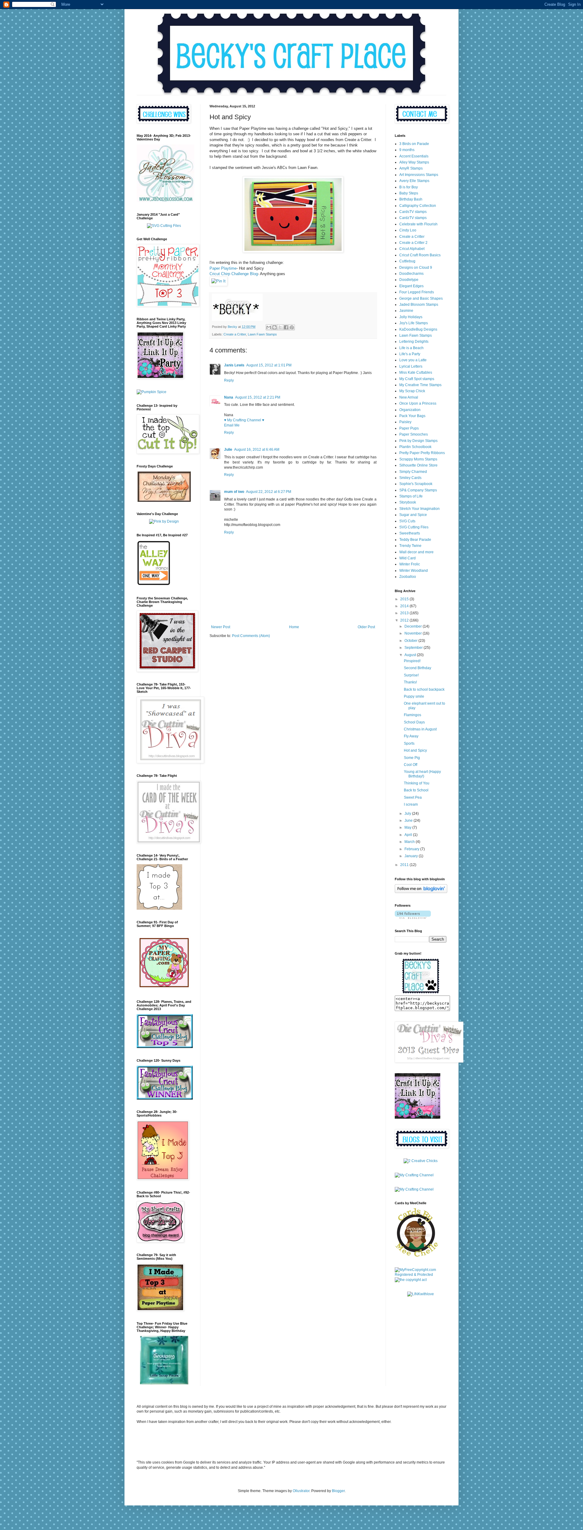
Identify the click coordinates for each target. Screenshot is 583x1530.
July (408, 813)
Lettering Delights (413, 341)
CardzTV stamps (413, 218)
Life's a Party (409, 354)
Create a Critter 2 (413, 243)
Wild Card (407, 558)
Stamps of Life (411, 496)
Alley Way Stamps (414, 162)
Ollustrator (301, 1491)
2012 (405, 620)
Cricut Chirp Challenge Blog (234, 273)
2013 (405, 613)
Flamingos (412, 715)
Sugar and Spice (413, 515)
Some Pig (412, 758)
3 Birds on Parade (414, 144)
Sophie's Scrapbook (415, 484)
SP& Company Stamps (418, 490)
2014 (405, 606)
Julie (228, 449)
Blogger (338, 1491)
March (410, 842)
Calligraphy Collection (417, 206)
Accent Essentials (413, 156)
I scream (411, 804)
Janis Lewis (234, 365)
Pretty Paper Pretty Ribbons (422, 453)
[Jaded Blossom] (165, 201)
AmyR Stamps (411, 168)
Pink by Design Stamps (418, 441)
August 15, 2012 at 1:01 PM (269, 365)
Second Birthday (417, 668)
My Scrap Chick (412, 391)
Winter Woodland (413, 570)
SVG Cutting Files (413, 527)
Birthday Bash (410, 199)
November (413, 633)
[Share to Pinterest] (292, 327)
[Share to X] (280, 327)
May (408, 827)
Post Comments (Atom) (251, 636)
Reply (229, 380)
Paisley (405, 422)
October (411, 641)
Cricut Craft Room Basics (420, 255)
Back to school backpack (424, 689)
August (410, 655)
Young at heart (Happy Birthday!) (422, 774)
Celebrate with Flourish (418, 224)
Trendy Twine (410, 546)
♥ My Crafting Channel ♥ (244, 420)
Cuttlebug (407, 261)
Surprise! (411, 675)
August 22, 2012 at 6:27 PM (268, 492)
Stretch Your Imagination (419, 509)
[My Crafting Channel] (421, 1161)
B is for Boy (408, 187)
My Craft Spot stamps (416, 379)
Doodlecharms (411, 273)
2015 (405, 599)
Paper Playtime (223, 268)
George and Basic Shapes (421, 298)
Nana (228, 397)
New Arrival (408, 397)
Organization (410, 410)
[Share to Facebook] (286, 327)
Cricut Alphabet (411, 249)
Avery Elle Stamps (414, 181)
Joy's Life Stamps (413, 323)
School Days (414, 722)
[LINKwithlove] (420, 1294)
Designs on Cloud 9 (415, 267)
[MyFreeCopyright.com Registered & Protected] (420, 1274)
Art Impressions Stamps (418, 175)
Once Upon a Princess (417, 403)
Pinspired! (412, 661)
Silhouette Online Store (418, 465)
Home (294, 627)
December (413, 626)
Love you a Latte (413, 360)
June (409, 820)
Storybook (407, 502)
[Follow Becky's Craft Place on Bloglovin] (421, 892)
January (411, 856)
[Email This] (269, 327)
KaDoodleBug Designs (418, 329)
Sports (409, 743)
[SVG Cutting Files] (164, 226)
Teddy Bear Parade (415, 540)
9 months (406, 150)
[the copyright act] (411, 1280)
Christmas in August (420, 729)
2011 (405, 865)
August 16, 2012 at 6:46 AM (256, 449)
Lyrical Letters (410, 366)
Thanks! (410, 682)
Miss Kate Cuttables (415, 372)
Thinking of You (416, 783)
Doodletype (408, 280)
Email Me (232, 425)
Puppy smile (414, 696)
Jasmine (406, 310)
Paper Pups (409, 428)
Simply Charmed (413, 472)
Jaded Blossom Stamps (418, 304)
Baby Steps (408, 193)
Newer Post (220, 627)
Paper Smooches (413, 434)
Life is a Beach (411, 348)
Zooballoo (407, 577)
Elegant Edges (411, 286)
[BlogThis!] (274, 327)
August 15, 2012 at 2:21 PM (257, 397)
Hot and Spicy (415, 750)
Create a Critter (234, 334)
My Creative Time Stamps (420, 385)
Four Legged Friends (416, 292)
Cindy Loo (407, 230)
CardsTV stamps (413, 212)
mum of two (234, 492)
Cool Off (410, 765)
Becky (233, 327)
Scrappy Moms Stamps (418, 459)
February (412, 849)
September (414, 647)
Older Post (366, 627)
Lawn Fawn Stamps (262, 334)
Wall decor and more (416, 552)
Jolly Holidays (410, 317)
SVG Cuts (407, 521)
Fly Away (411, 736)
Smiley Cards (410, 478)
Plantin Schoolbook (415, 447)
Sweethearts (409, 533)
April (408, 835)
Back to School (416, 790)
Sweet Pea (413, 797)
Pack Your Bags (412, 416)
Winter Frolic (409, 564)
